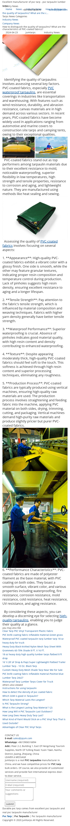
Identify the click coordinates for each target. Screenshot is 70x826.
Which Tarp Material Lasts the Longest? (23, 699)
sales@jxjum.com (58, 9)
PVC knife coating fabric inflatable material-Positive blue (32, 673)
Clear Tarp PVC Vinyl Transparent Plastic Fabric (27, 630)
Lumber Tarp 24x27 (12, 677)
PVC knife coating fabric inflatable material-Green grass (32, 634)
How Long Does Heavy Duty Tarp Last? (22, 715)
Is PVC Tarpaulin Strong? (15, 703)
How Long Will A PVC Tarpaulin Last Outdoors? (27, 711)
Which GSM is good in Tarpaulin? (20, 695)
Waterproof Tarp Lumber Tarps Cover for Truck (27, 681)
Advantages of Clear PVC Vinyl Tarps (21, 727)
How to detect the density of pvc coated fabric (27, 692)
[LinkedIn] (7, 824)
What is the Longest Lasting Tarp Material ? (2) (27, 707)
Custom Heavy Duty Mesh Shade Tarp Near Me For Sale (32, 669)
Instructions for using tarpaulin (19, 688)
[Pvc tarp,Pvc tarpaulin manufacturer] (2, 16)
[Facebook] (3, 824)
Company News (10, 23)
